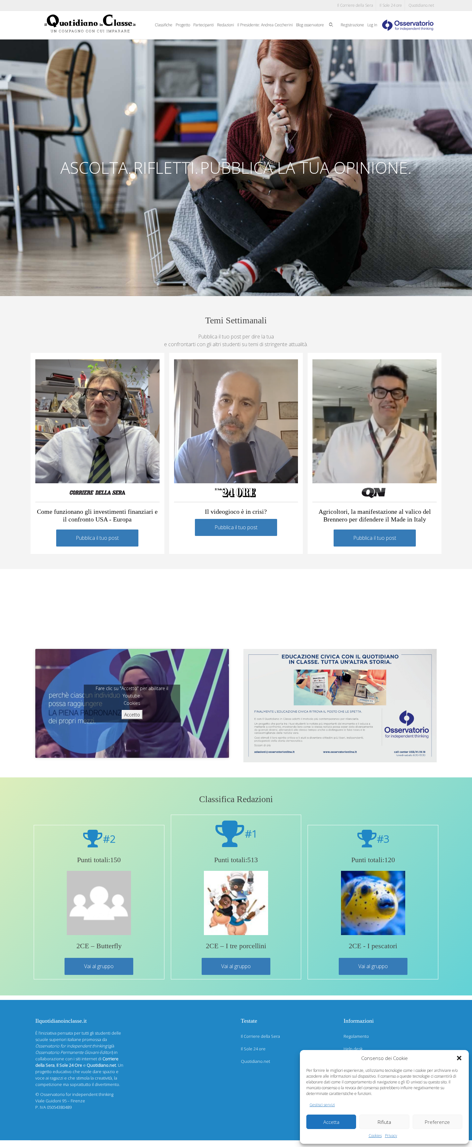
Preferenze (437, 1122)
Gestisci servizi (322, 1105)
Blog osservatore (310, 25)
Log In (372, 25)
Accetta (331, 1122)
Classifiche (163, 25)
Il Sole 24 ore (391, 5)
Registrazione (352, 25)
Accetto (132, 715)
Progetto (183, 25)
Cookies (375, 1135)
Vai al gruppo (99, 966)
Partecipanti (203, 25)
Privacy (391, 1135)
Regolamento (356, 1036)
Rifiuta (384, 1122)
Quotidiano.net (421, 5)
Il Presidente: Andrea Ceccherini (265, 25)
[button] (459, 1058)
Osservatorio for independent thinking (76, 1094)
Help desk (353, 1049)
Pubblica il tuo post (97, 537)
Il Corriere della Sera (355, 5)
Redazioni (225, 25)
